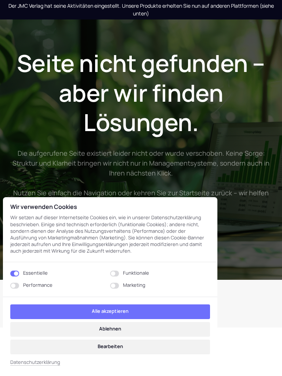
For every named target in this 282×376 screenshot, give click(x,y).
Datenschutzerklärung (35, 362)
